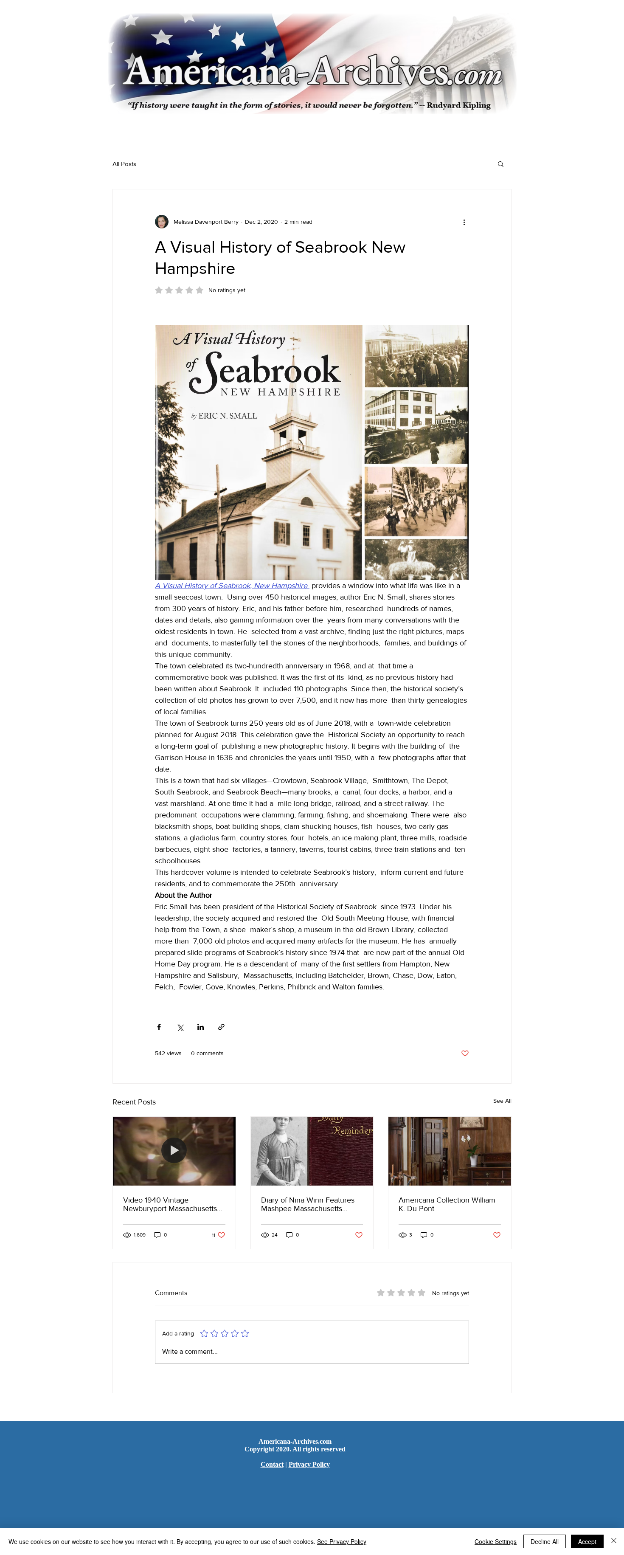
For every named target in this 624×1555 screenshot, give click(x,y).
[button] (501, 163)
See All (502, 1100)
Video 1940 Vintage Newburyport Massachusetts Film (170, 1204)
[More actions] (464, 222)
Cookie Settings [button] (496, 1541)
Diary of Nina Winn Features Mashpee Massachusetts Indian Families (307, 1204)
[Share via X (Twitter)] (180, 1027)
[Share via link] (221, 1027)
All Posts (124, 163)
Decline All (545, 1541)
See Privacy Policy (341, 1541)
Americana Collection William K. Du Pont (447, 1204)
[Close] (614, 1541)
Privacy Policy (309, 1464)
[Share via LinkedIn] (201, 1027)
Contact (272, 1464)
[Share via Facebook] (159, 1027)
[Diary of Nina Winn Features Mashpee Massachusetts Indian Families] (312, 1151)
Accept (587, 1541)
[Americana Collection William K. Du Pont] (449, 1151)
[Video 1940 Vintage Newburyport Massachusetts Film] (174, 1151)
